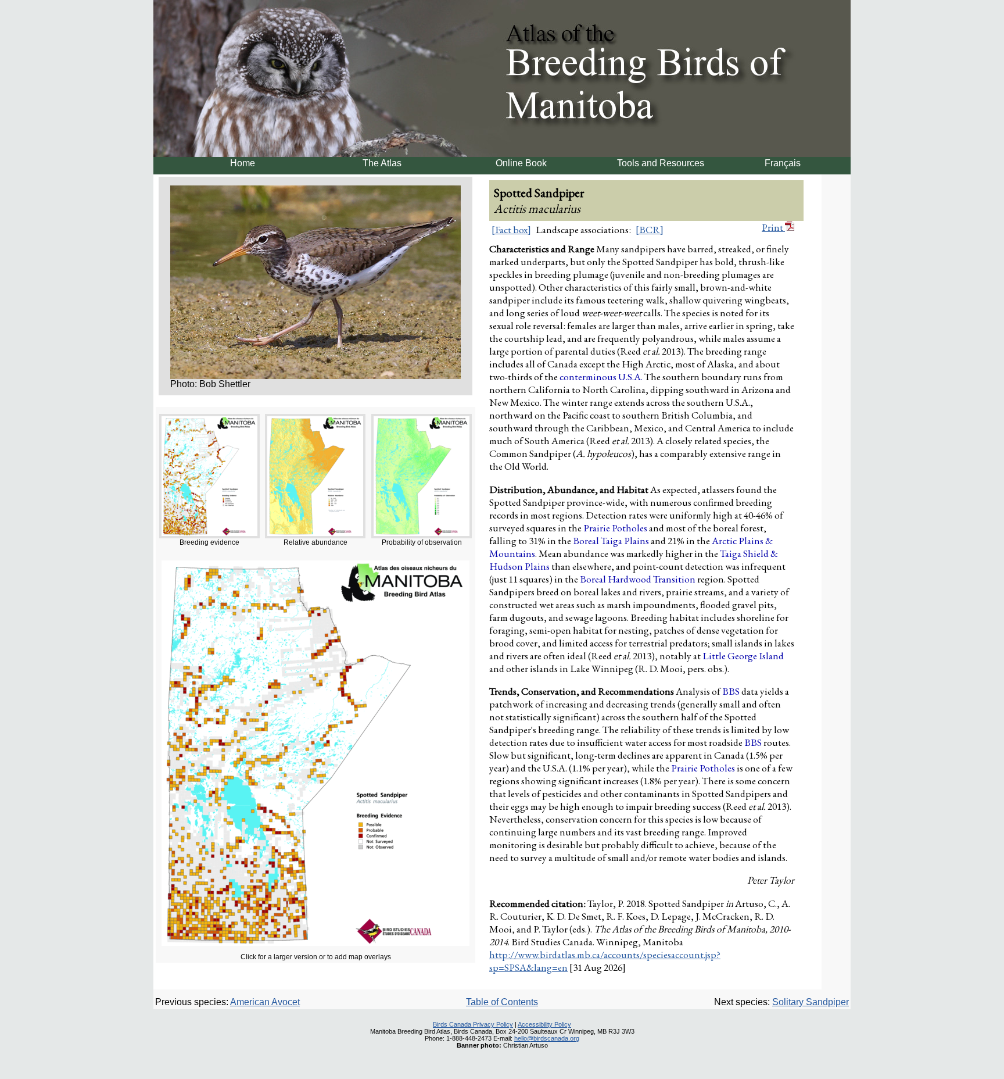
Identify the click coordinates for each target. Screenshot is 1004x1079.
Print (773, 227)
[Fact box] (511, 229)
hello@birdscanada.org (546, 1038)
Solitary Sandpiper (810, 1002)
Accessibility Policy (544, 1024)
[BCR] (650, 229)
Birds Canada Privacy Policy (473, 1024)
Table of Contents (502, 1002)
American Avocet (265, 1002)
